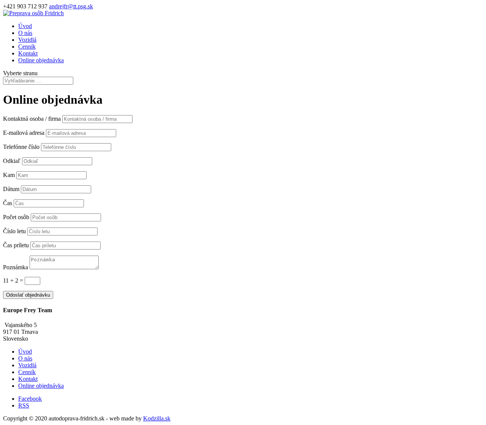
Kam (9, 175)
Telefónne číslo (21, 147)
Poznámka (15, 267)
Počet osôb (16, 217)
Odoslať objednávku (28, 295)
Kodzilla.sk (156, 418)
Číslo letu (14, 231)
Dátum (11, 189)
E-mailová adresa (23, 133)
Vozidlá (27, 39)
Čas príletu (16, 245)
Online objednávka (41, 60)
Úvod (25, 26)
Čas (7, 203)
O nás (25, 33)
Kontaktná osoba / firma (32, 118)
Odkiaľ (12, 161)
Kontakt (28, 53)
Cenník (27, 46)
